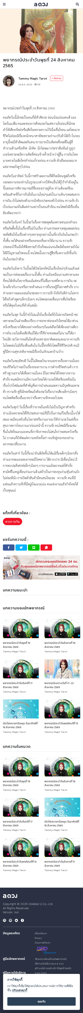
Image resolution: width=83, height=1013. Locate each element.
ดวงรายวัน (12, 521)
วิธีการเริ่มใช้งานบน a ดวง (49, 963)
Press (38, 938)
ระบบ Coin (41, 973)
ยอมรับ (42, 1001)
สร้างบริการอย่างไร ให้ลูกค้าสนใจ (53, 968)
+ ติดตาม (56, 78)
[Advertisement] (41, 96)
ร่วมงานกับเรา (42, 942)
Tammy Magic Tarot (32, 78)
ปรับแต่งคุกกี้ (19, 990)
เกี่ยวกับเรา (41, 933)
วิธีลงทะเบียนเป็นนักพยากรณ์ (50, 959)
